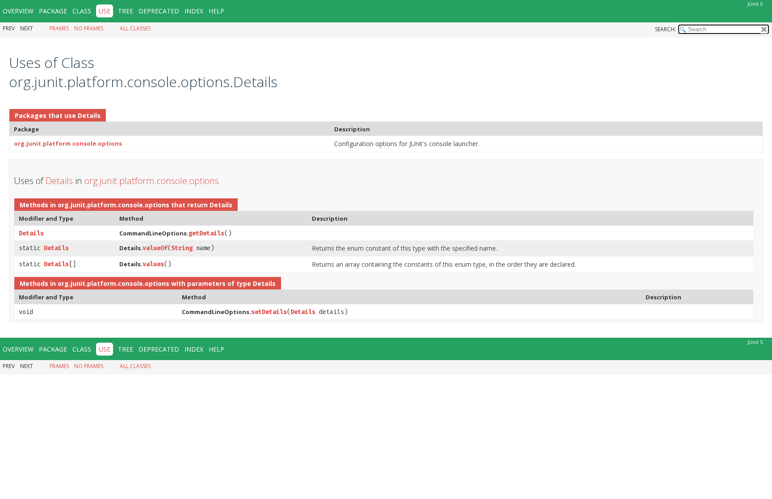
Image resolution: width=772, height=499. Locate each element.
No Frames (88, 28)
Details (89, 115)
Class (81, 11)
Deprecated (158, 11)
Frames (59, 28)
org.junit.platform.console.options (68, 143)
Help (216, 11)
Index (194, 11)
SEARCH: (665, 29)
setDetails (269, 312)
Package (53, 11)
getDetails (206, 233)
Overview (18, 11)
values (153, 264)
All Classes (135, 28)
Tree (125, 11)
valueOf (155, 248)
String (182, 248)
